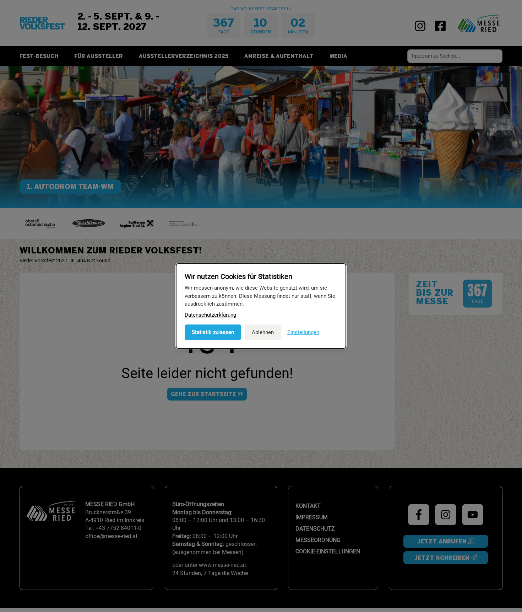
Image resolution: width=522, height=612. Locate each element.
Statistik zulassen (213, 332)
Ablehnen (263, 332)
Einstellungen (303, 332)
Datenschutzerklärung (210, 315)
